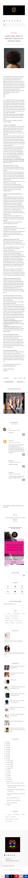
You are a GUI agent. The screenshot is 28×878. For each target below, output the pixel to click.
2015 (7, 755)
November (9, 762)
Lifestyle (7, 615)
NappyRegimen (15, 618)
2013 (7, 758)
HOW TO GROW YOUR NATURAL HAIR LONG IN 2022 (15, 653)
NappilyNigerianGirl (14, 615)
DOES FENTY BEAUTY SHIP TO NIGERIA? (13, 641)
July (8, 770)
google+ (22, 593)
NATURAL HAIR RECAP (12, 802)
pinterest (8, 593)
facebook (8, 588)
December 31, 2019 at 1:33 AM (15, 474)
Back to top (21, 871)
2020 (7, 745)
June (8, 771)
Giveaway (23, 613)
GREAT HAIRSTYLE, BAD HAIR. (13, 800)
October (9, 764)
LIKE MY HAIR (13, 679)
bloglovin (15, 593)
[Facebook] (7, 876)
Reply (24, 434)
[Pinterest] (16, 876)
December (9, 760)
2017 (7, 751)
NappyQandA (14, 32)
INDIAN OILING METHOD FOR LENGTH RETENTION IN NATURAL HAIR (17, 730)
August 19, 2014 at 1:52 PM (14, 442)
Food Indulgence (16, 613)
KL (9, 428)
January (8, 781)
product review (19, 622)
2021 (7, 743)
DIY (5, 613)
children (12, 622)
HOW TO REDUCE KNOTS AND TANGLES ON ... (12, 411)
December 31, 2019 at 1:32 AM (15, 462)
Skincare (7, 622)
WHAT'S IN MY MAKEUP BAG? (16, 721)
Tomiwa (11, 440)
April (8, 775)
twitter (15, 588)
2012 (7, 804)
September (9, 766)
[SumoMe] (25, 876)
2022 (7, 741)
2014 (7, 756)
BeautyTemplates (16, 869)
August (8, 768)
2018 (7, 749)
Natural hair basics (9, 620)
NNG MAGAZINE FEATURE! (13, 797)
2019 (7, 747)
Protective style (18, 620)
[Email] (21, 876)
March (8, 777)
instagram (22, 588)
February (9, 779)
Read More (15, 520)
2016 (7, 753)
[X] (11, 876)
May (8, 773)
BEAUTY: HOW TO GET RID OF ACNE (15, 783)
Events (9, 613)
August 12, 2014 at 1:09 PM (14, 430)
